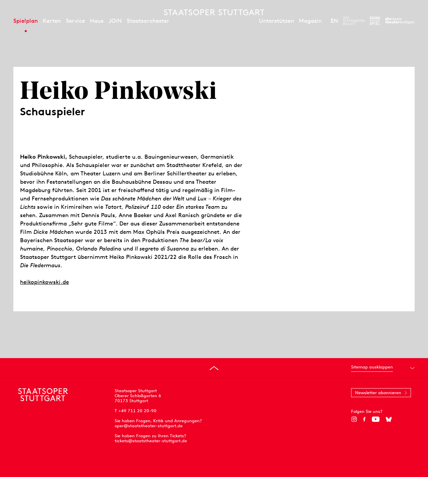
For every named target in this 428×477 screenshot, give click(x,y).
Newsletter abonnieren (378, 392)
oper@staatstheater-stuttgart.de (149, 426)
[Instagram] (354, 419)
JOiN (115, 20)
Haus (97, 20)
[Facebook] (364, 419)
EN (334, 20)
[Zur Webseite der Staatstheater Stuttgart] (400, 20)
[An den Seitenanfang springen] (214, 368)
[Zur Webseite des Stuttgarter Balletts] (354, 20)
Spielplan (25, 20)
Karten (52, 20)
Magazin (310, 20)
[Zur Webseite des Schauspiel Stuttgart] (375, 20)
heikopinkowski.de (44, 282)
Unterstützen (276, 20)
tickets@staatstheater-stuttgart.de (151, 441)
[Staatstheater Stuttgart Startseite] (214, 12)
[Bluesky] (389, 419)
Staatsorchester (148, 20)
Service (75, 20)
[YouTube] (376, 419)
